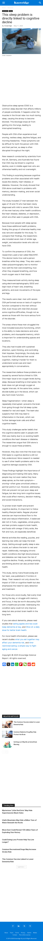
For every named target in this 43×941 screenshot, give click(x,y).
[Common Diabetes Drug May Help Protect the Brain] (7, 734)
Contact (15, 935)
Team (11, 933)
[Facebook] (13, 926)
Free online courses (24, 935)
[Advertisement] (21, 80)
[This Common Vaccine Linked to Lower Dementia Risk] (7, 724)
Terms (17, 933)
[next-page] (6, 752)
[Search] (40, 3)
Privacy (23, 933)
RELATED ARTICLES (10, 716)
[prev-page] (3, 752)
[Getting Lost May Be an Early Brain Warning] (7, 744)
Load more (21, 867)
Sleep (10, 11)
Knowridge (8, 26)
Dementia (10, 8)
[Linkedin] (19, 926)
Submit (29, 933)
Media (35, 933)
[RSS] (24, 926)
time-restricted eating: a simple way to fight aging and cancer (19, 646)
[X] (30, 926)
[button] (3, 3)
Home (4, 8)
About (6, 933)
